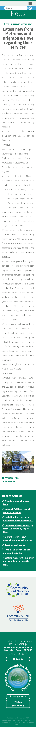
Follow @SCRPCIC (18, 696)
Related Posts (11, 481)
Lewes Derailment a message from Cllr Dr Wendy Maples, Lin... (18, 528)
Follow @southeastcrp (18, 704)
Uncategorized (12, 477)
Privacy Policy (22, 721)
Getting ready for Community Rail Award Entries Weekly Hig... (18, 561)
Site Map (17, 722)
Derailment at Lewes (15, 544)
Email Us (19, 659)
